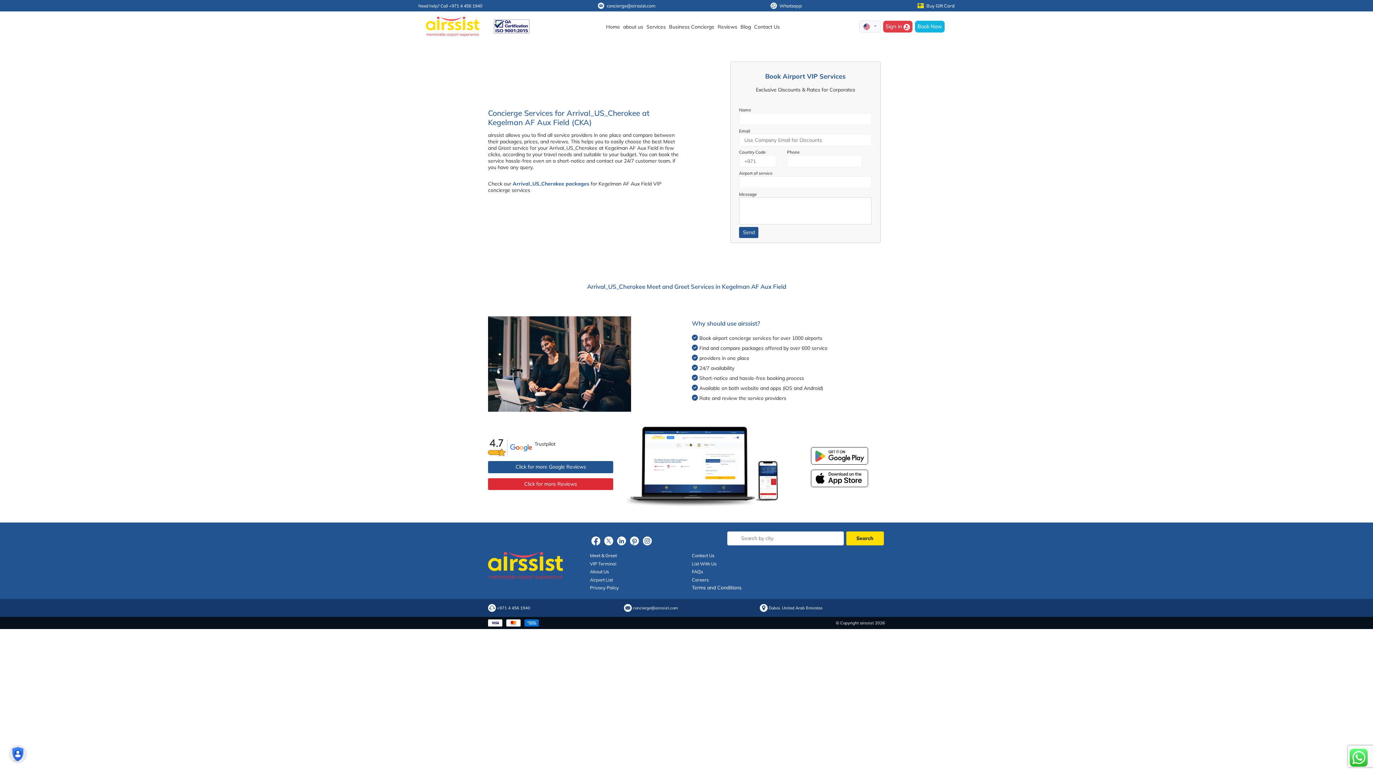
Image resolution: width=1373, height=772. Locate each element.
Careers (700, 580)
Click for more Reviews (550, 484)
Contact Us (767, 27)
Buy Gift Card (940, 6)
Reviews (727, 27)
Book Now (929, 26)
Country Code (752, 152)
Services (656, 27)
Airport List (601, 580)
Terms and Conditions (717, 587)
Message (748, 194)
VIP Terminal (603, 563)
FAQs (697, 571)
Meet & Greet (603, 555)
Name (745, 110)
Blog (745, 27)
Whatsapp (790, 6)
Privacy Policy (604, 587)
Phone (793, 152)
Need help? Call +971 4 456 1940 (450, 6)
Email (744, 131)
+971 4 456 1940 (513, 608)
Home (613, 27)
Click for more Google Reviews (551, 467)
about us (633, 27)
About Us (599, 571)
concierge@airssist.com (631, 6)
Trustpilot (545, 444)
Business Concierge (691, 27)
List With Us (704, 563)
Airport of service (756, 173)
